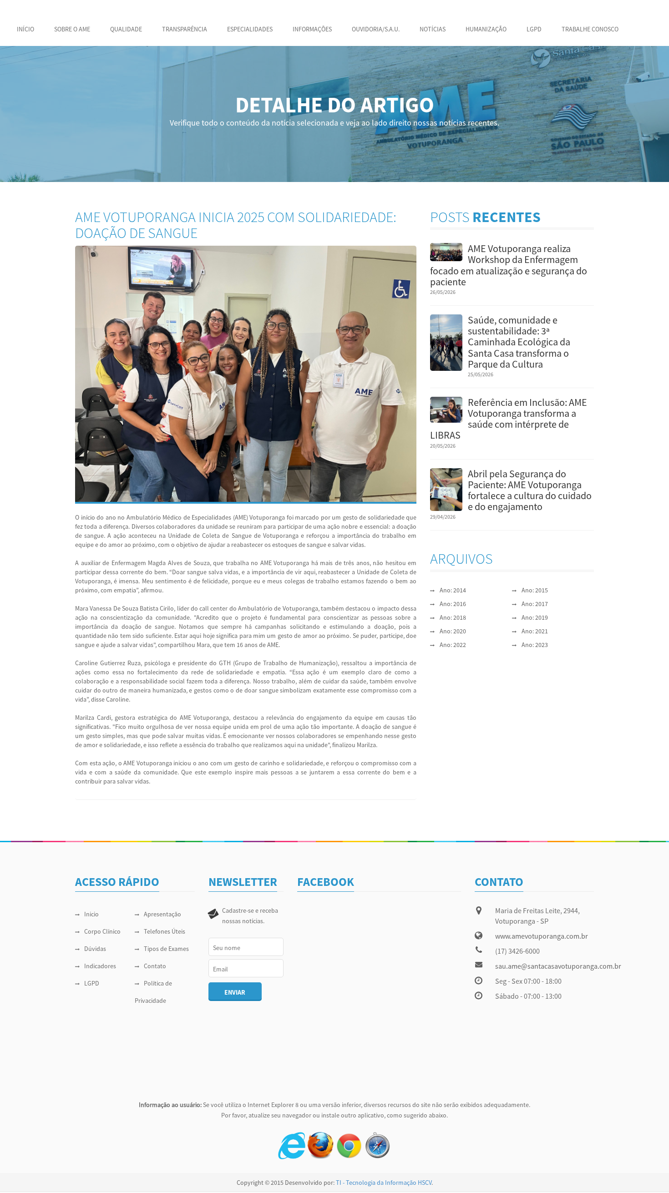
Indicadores (100, 966)
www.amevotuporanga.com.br (541, 935)
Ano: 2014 (453, 590)
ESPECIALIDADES (250, 29)
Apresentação (162, 914)
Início (25, 29)
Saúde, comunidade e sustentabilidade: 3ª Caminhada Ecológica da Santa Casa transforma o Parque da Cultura (519, 341)
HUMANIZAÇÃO (486, 29)
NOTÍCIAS (433, 29)
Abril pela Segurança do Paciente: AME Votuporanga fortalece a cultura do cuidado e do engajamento (530, 490)
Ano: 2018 (453, 617)
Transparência (184, 29)
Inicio (91, 914)
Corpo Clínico (102, 931)
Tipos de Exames (166, 949)
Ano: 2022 (453, 645)
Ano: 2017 (535, 604)
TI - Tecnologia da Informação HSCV (383, 1182)
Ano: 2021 (535, 631)
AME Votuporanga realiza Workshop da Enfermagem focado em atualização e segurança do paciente (508, 265)
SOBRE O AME (72, 29)
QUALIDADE (126, 29)
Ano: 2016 (453, 604)
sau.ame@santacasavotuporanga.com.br (558, 966)
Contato (155, 966)
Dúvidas (95, 949)
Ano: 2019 (535, 617)
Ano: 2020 (453, 631)
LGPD (534, 29)
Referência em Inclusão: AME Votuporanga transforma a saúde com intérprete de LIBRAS (508, 419)
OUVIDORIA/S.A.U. (376, 29)
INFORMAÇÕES (312, 29)
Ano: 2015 (535, 590)
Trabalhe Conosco (590, 29)
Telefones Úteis (164, 931)
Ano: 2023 (535, 645)
